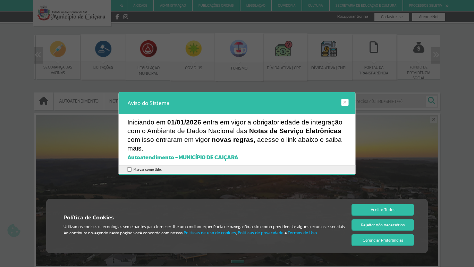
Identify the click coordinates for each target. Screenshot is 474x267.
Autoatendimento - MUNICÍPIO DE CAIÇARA (182, 157)
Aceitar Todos (383, 210)
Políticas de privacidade (260, 233)
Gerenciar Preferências (383, 240)
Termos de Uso (302, 233)
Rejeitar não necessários (383, 225)
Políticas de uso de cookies (210, 233)
